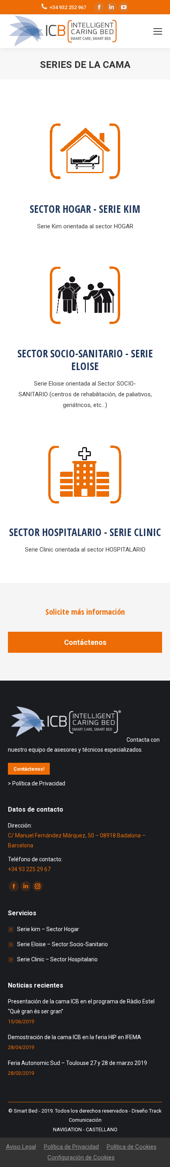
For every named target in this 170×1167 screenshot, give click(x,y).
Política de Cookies (132, 1146)
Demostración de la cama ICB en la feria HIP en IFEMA (74, 1037)
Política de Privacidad (71, 1146)
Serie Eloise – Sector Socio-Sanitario (62, 944)
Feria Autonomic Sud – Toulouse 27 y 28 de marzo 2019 (77, 1063)
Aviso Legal (21, 1146)
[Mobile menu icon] (157, 31)
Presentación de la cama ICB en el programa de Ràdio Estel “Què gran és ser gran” (81, 1006)
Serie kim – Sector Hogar (48, 929)
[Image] (85, 151)
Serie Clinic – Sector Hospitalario (57, 959)
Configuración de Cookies (81, 1157)
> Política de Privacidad (36, 783)
